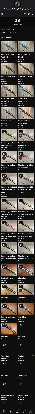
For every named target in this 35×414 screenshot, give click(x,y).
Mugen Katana (22, 317)
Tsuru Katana (21, 356)
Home (3, 29)
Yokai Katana (5, 356)
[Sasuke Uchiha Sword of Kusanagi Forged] (26, 113)
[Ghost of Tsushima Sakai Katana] (9, 69)
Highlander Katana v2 (7, 121)
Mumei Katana (5, 336)
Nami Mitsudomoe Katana (8, 317)
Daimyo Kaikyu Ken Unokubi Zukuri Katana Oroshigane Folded (9, 189)
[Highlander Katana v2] (9, 113)
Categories (17, 24)
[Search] (33, 14)
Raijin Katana (21, 336)
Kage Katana (4, 297)
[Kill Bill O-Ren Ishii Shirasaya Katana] (26, 91)
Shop (8, 29)
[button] (4, 61)
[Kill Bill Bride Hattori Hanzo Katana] (26, 69)
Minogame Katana (23, 395)
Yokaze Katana (22, 297)
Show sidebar (7, 37)
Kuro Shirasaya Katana (7, 395)
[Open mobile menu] (2, 14)
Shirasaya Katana (23, 375)
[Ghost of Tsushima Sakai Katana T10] (26, 46)
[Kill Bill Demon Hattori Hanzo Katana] (9, 91)
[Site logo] (17, 5)
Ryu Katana (4, 375)
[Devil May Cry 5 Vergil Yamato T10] (9, 46)
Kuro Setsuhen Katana (7, 278)
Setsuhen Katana (22, 278)
